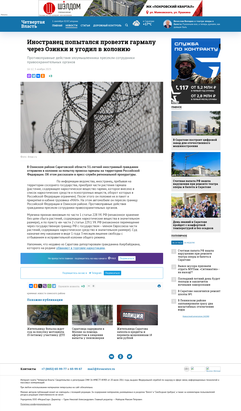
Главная (57, 25)
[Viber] (45, 286)
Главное (176, 107)
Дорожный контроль (107, 25)
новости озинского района (51, 293)
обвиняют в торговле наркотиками (80, 248)
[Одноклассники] (43, 76)
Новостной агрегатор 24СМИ (196, 316)
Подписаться (127, 258)
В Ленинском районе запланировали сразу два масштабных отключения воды (196, 305)
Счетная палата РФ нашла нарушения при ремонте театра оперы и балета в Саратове (196, 255)
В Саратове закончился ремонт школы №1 (199, 293)
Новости (71, 25)
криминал (32, 293)
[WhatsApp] (49, 286)
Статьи (85, 25)
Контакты (28, 369)
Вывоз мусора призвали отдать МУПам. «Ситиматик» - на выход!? (199, 269)
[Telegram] (34, 76)
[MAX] (29, 76)
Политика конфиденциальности (35, 404)
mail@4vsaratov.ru (101, 369)
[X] (40, 286)
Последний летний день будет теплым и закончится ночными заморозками (199, 281)
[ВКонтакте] (38, 76)
